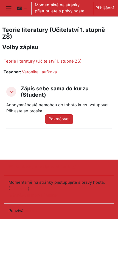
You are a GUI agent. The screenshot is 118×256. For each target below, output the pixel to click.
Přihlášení (104, 7)
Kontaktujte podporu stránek (43, 166)
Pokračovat (59, 118)
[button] (21, 8)
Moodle (31, 210)
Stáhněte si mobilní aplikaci (34, 195)
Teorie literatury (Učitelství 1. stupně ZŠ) (43, 61)
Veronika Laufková (39, 71)
